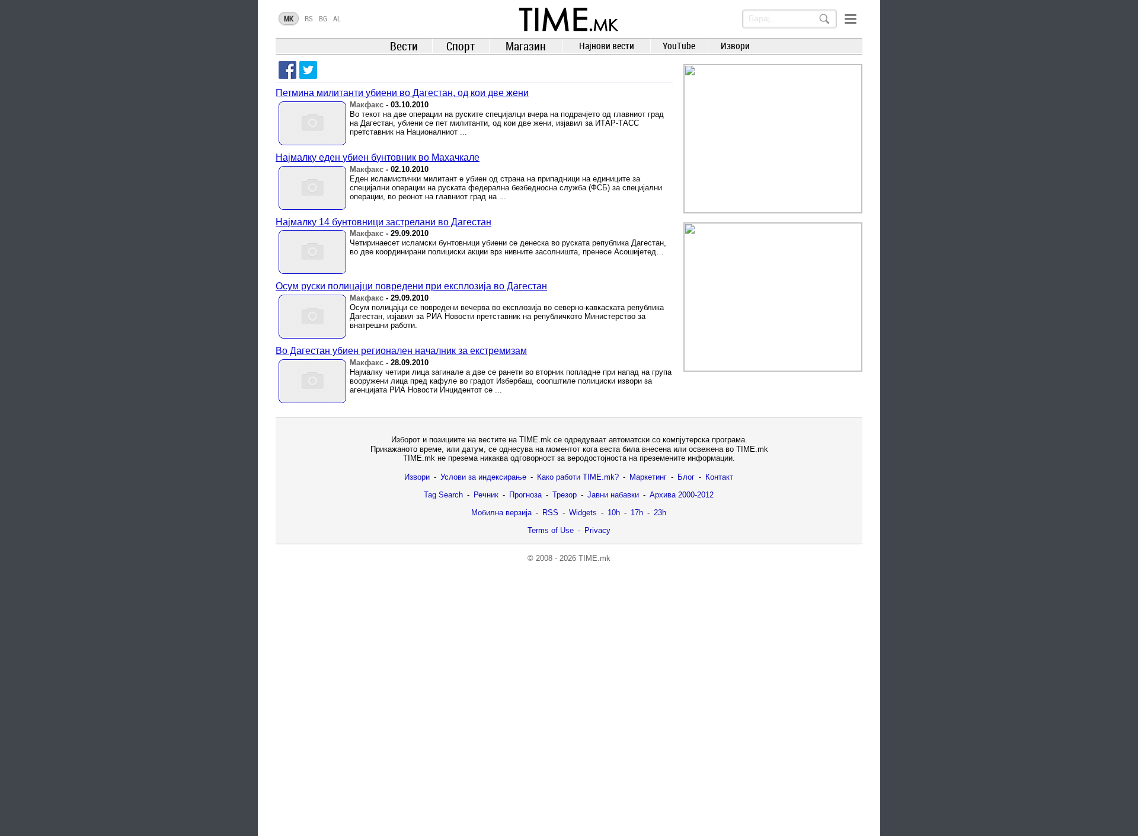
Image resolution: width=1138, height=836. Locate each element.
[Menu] (850, 19)
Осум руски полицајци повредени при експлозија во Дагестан (411, 286)
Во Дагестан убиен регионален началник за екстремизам (401, 351)
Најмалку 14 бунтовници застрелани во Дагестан (383, 222)
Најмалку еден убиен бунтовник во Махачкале (378, 157)
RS (309, 18)
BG (323, 18)
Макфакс (366, 104)
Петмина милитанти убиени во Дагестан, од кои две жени (402, 93)
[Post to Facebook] (287, 70)
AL (337, 18)
